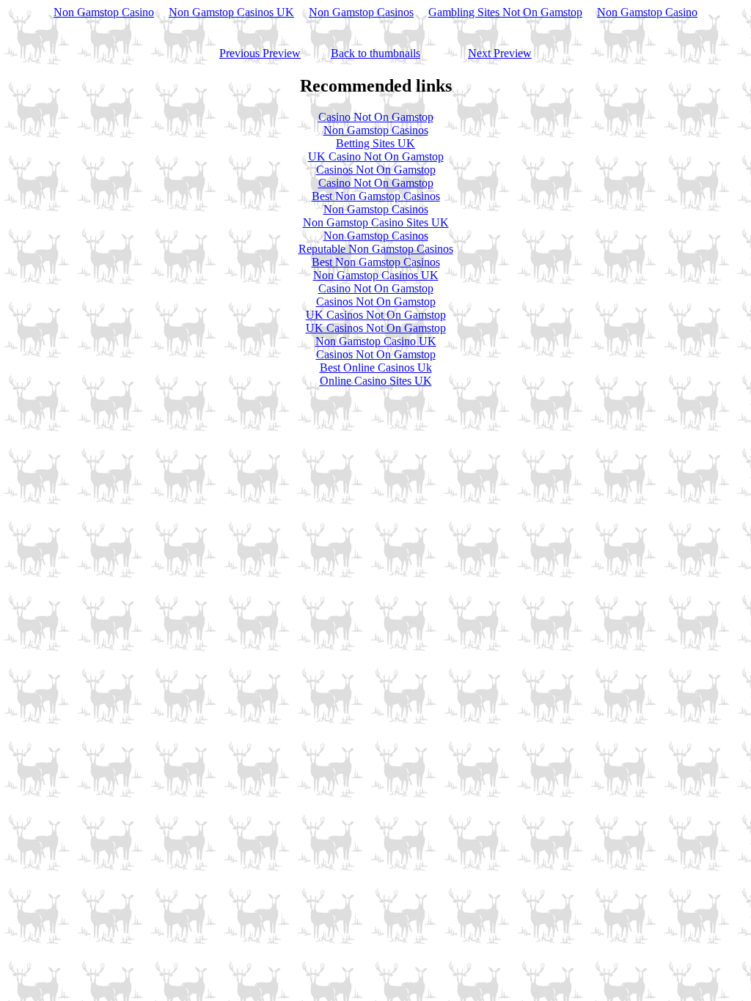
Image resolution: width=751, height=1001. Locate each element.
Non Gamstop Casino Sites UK (376, 222)
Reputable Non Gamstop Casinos (375, 249)
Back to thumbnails (375, 53)
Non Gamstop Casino (104, 12)
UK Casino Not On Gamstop (376, 156)
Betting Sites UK (375, 143)
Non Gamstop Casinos (361, 12)
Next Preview (500, 53)
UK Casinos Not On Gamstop (376, 315)
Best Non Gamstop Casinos (376, 196)
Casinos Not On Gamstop (376, 169)
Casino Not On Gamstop (375, 117)
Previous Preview (260, 53)
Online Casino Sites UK (376, 380)
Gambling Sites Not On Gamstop (505, 12)
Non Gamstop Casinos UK (231, 12)
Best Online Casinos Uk (376, 367)
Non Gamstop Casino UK (375, 341)
